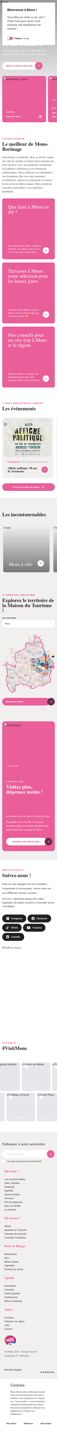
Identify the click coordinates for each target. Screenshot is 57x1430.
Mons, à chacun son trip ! (19, 75)
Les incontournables (14, 1229)
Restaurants (10, 1304)
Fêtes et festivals (13, 1351)
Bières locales (11, 1312)
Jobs (7, 1375)
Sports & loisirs (12, 1245)
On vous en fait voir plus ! (26, 511)
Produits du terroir (13, 1319)
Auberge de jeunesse (15, 1284)
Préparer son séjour (14, 1372)
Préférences (28, 1423)
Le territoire (10, 1260)
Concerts (9, 1340)
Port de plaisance (13, 1252)
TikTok (14, 973)
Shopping (9, 1237)
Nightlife (8, 1241)
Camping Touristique (15, 1288)
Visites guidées (12, 1344)
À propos (9, 1368)
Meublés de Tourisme (15, 1280)
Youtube (36, 973)
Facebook (42, 964)
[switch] (10, 38)
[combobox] (28, 653)
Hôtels (7, 1276)
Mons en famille (12, 1256)
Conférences (11, 1347)
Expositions (10, 1336)
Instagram (16, 964)
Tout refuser (11, 1423)
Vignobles (9, 1316)
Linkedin (15, 982)
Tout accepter (45, 1423)
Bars (6, 1308)
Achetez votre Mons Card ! (26, 882)
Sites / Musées (11, 1233)
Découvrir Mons (14, 730)
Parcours (9, 1248)
